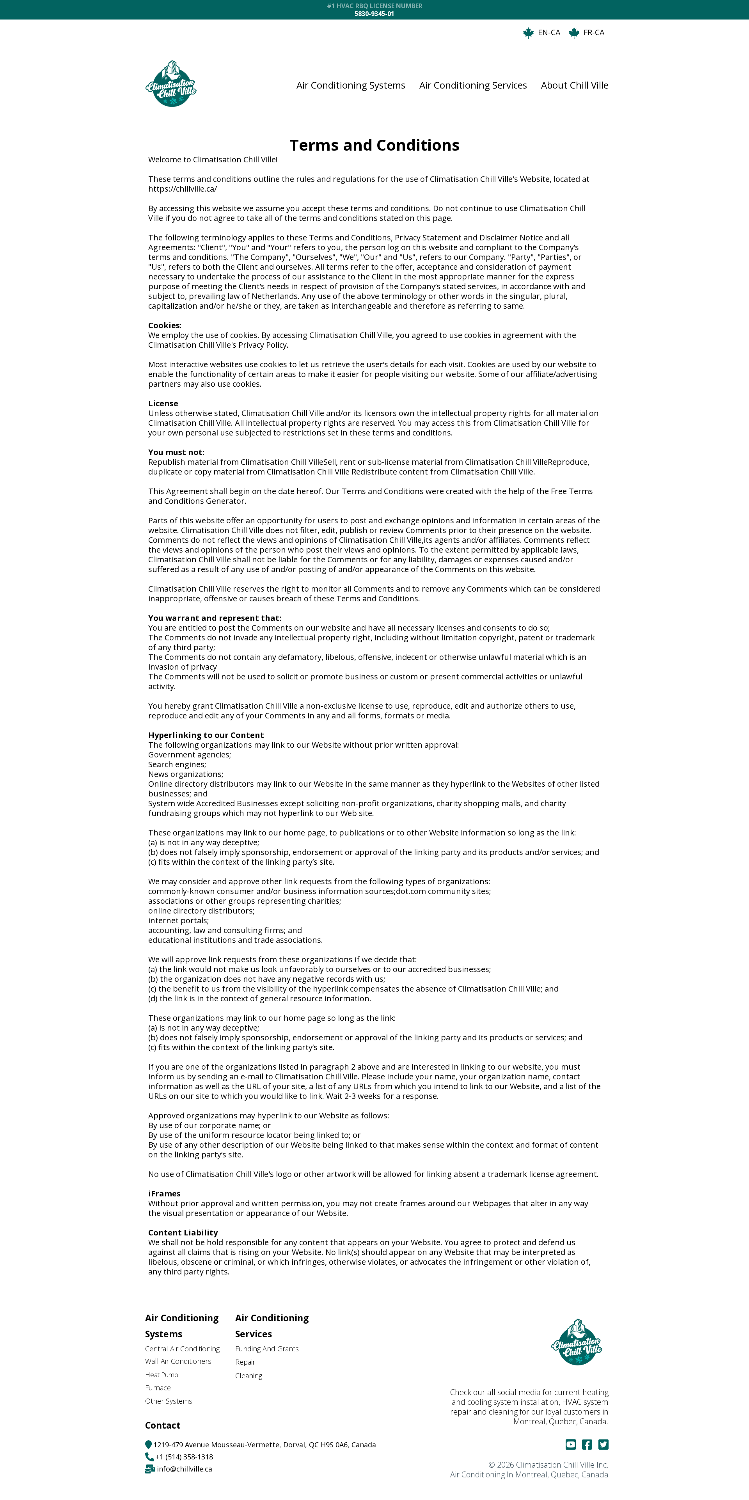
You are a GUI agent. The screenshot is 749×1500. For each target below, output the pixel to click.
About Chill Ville (575, 85)
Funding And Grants (267, 1348)
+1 (160, 1456)
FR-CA (594, 32)
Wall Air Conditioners (178, 1361)
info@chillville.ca (184, 1468)
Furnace (158, 1387)
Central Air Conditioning (182, 1348)
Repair (245, 1362)
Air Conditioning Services (473, 85)
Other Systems (168, 1401)
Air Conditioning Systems (350, 85)
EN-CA (549, 32)
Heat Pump (161, 1374)
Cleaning (248, 1375)
